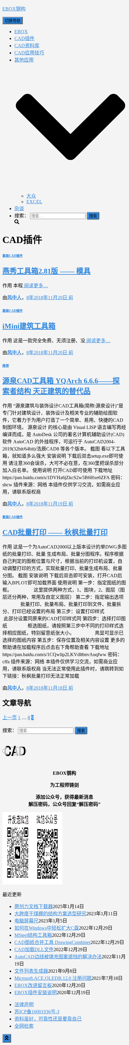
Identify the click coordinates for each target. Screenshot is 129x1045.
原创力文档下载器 (33, 906)
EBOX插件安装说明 (35, 992)
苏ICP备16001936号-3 (36, 1011)
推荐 (5, 365)
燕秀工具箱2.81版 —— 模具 (46, 271)
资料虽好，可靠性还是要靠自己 (48, 1018)
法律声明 (24, 1004)
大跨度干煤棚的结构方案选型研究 (50, 913)
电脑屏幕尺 (26, 920)
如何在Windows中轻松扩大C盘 (46, 928)
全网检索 (24, 1026)
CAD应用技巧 (29, 52)
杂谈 (19, 208)
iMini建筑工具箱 (29, 326)
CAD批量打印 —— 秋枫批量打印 (55, 532)
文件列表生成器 (31, 971)
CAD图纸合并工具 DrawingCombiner (52, 942)
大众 (31, 195)
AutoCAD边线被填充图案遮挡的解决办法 (58, 956)
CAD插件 (24, 38)
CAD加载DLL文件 (34, 949)
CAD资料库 (26, 45)
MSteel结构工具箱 (33, 935)
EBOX (21, 31)
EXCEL (34, 201)
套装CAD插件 (12, 255)
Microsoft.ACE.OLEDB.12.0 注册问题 (53, 978)
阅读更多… (35, 285)
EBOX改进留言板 (33, 985)
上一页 (9, 717)
